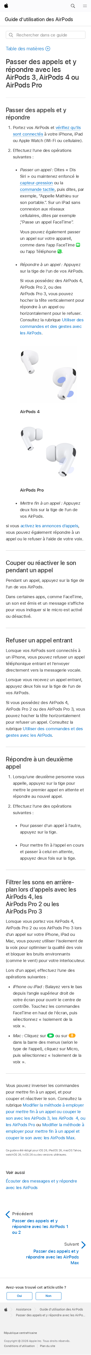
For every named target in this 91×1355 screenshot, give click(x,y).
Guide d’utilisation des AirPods (39, 19)
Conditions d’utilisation (19, 1346)
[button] (73, 6)
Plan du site (47, 1346)
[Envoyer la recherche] (11, 35)
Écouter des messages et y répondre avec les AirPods (41, 1184)
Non (48, 1296)
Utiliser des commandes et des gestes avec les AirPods (52, 326)
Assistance (23, 1309)
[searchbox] (45, 35)
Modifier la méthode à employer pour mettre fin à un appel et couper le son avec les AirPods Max (45, 1131)
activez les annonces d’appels (49, 525)
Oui (19, 1296)
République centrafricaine (20, 1333)
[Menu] (85, 6)
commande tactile (37, 189)
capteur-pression (36, 182)
